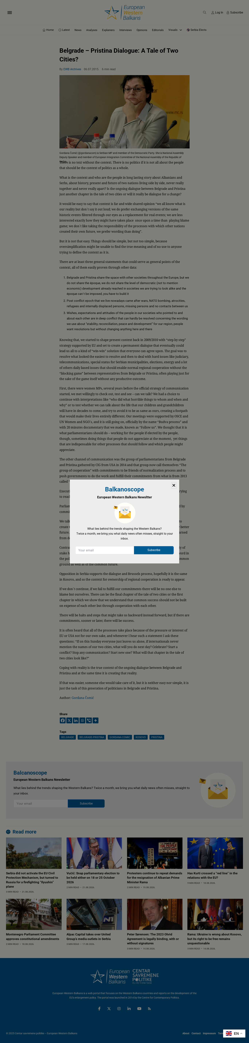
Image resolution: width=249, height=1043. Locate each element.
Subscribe (153, 550)
